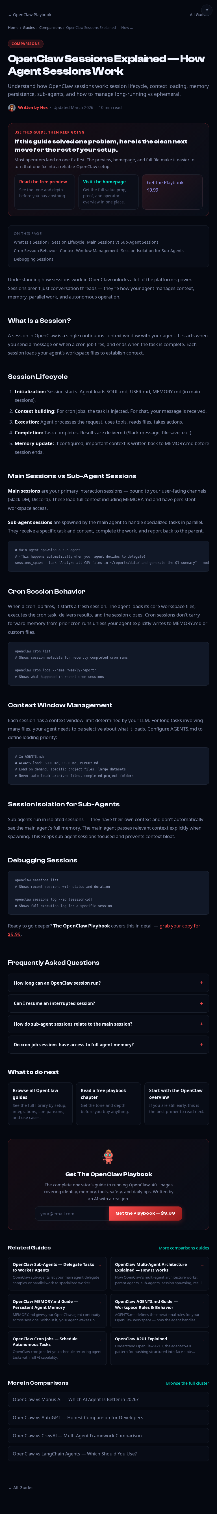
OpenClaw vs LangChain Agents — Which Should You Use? (75, 1454)
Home (13, 27)
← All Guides (20, 1487)
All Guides (199, 14)
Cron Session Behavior (35, 250)
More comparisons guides (184, 1248)
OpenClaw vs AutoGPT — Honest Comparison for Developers (78, 1417)
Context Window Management (89, 250)
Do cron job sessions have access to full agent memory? (74, 1044)
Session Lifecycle (68, 242)
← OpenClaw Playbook (29, 14)
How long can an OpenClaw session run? (57, 983)
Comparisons (50, 27)
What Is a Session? (31, 242)
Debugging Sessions (33, 259)
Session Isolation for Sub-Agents (152, 250)
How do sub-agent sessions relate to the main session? (73, 1024)
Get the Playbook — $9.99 (168, 186)
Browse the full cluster (187, 1383)
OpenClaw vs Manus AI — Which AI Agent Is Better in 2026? (75, 1399)
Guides (29, 27)
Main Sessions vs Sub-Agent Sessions (123, 242)
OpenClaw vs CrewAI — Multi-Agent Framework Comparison (77, 1436)
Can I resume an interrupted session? (54, 1003)
